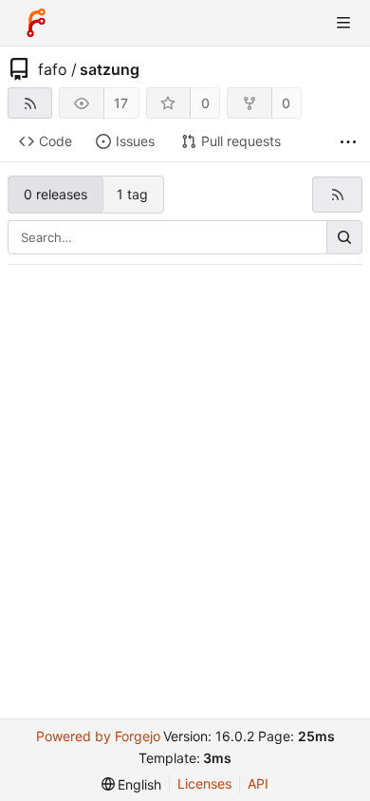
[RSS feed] (30, 103)
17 (121, 103)
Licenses (204, 783)
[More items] (348, 141)
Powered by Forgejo (98, 736)
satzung (109, 69)
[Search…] (344, 237)
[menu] (132, 784)
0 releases (55, 194)
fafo (52, 69)
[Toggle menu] (343, 23)
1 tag (132, 194)
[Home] (36, 23)
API (258, 783)
